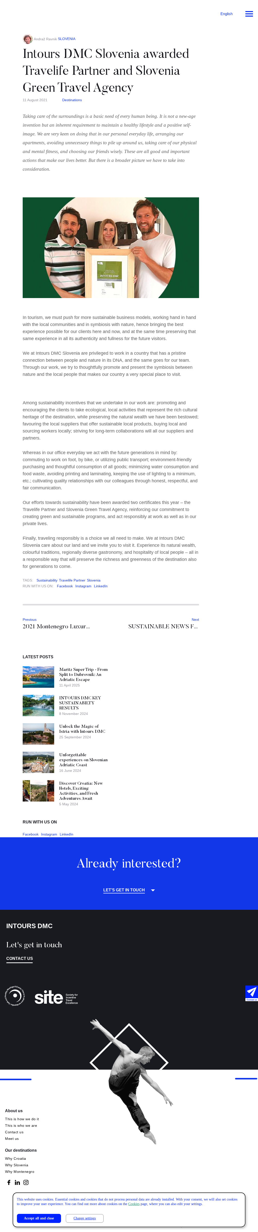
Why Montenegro (19, 1172)
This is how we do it (22, 1119)
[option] (111, 247)
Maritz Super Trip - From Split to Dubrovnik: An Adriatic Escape (83, 675)
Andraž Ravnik (45, 39)
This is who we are (21, 1126)
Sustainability (47, 580)
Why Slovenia (16, 1165)
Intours (25, 12)
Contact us (19, 958)
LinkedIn (101, 586)
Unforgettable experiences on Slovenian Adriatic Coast (83, 760)
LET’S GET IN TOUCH (124, 890)
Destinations (72, 100)
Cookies (134, 1204)
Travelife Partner (72, 580)
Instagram (83, 586)
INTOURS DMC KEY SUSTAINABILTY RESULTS (80, 703)
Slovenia (94, 580)
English (226, 14)
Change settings (85, 1218)
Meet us (12, 1139)
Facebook (65, 586)
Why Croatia (15, 1158)
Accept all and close (39, 1218)
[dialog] (129, 1210)
